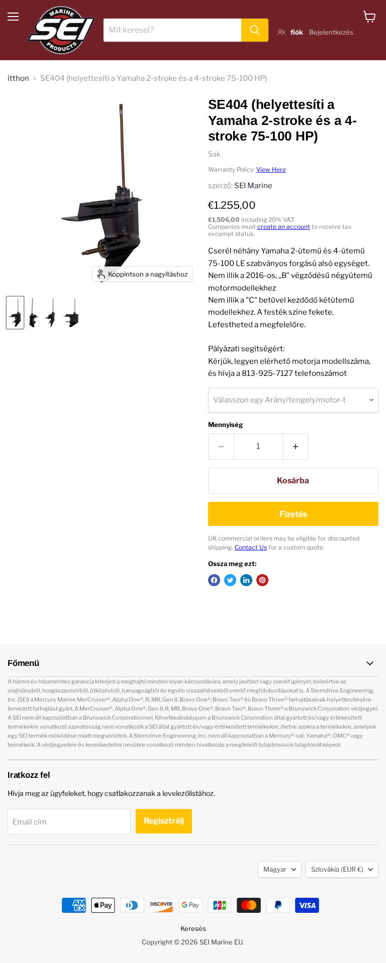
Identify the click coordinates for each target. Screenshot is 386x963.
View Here (271, 169)
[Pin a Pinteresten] (262, 580)
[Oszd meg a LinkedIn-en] (246, 580)
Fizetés (293, 514)
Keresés (193, 928)
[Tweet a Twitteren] (230, 580)
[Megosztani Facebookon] (214, 580)
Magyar (274, 869)
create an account (283, 226)
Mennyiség (225, 425)
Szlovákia (337, 869)
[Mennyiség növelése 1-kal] (296, 447)
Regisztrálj (164, 821)
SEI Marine (253, 185)
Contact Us (251, 547)
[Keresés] (254, 30)
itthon (18, 78)
